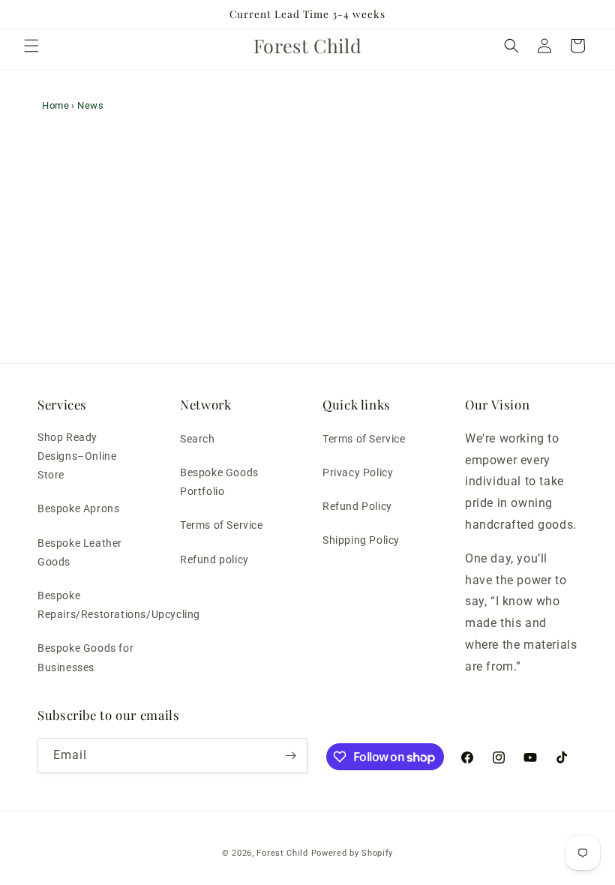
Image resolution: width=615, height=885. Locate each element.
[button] (31, 45)
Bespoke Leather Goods (80, 552)
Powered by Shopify (352, 853)
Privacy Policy (357, 472)
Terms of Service (221, 525)
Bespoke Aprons (78, 508)
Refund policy (214, 560)
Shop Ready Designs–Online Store (77, 456)
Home (55, 105)
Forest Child (282, 853)
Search (197, 439)
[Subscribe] (290, 755)
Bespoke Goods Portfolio (219, 481)
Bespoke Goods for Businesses (86, 657)
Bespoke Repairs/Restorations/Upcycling (119, 605)
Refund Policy (357, 506)
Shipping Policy (361, 540)
